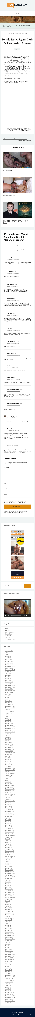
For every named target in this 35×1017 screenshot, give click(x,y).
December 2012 (9, 913)
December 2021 (9, 747)
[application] (17, 608)
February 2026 (9, 661)
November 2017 (9, 811)
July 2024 (8, 694)
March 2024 (8, 701)
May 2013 (8, 904)
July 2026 (8, 652)
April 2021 (8, 761)
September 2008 (10, 1001)
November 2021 (9, 749)
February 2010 (9, 971)
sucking (23, 130)
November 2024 (10, 687)
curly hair (17, 129)
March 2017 (8, 825)
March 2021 (8, 763)
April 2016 (8, 844)
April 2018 (8, 804)
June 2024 (8, 696)
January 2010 (9, 973)
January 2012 (9, 932)
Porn (17, 49)
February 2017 (9, 827)
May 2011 (7, 946)
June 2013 (8, 902)
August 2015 (8, 858)
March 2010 (8, 970)
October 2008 (9, 999)
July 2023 (8, 715)
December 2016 (9, 830)
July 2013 (7, 901)
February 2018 (9, 808)
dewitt (12, 33)
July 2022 (8, 735)
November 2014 (9, 873)
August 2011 (8, 940)
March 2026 (8, 659)
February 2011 (9, 951)
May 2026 (8, 656)
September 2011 (10, 939)
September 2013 (10, 897)
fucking (23, 129)
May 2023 (8, 718)
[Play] (6, 615)
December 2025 (9, 665)
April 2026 (8, 658)
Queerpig (8, 635)
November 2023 (10, 708)
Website (6, 494)
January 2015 (9, 870)
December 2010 (10, 954)
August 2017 (8, 816)
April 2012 (8, 927)
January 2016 (9, 849)
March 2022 (8, 742)
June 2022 (8, 737)
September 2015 (10, 856)
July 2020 (8, 777)
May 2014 (8, 883)
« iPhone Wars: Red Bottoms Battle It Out (15, 139)
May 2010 (8, 966)
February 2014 (9, 889)
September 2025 (10, 670)
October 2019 (9, 792)
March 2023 (8, 721)
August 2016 (8, 837)
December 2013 (9, 892)
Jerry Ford (13, 66)
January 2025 (9, 683)
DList (6, 628)
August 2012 (8, 920)
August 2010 (9, 961)
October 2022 (9, 730)
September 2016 (10, 835)
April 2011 (7, 947)
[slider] (16, 615)
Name (6, 483)
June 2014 (8, 882)
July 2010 (8, 963)
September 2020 (10, 773)
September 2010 (10, 959)
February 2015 (9, 868)
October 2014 (9, 875)
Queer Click (8, 634)
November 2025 (9, 666)
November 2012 (9, 915)
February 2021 (9, 765)
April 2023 (8, 720)
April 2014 (8, 885)
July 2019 (7, 797)
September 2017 (10, 815)
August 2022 (9, 733)
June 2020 (8, 778)
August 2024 (9, 692)
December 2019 (9, 789)
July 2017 (7, 818)
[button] (17, 608)
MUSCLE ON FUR (9, 170)
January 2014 (9, 890)
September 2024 (10, 690)
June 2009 (8, 985)
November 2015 (9, 852)
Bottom (28, 128)
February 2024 (9, 702)
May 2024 (8, 697)
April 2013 (8, 906)
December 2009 (10, 975)
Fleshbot (7, 630)
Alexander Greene (14, 128)
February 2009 (9, 992)
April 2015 (8, 865)
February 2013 (9, 909)
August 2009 (9, 982)
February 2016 (9, 847)
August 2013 (8, 899)
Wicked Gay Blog (10, 639)
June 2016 (8, 840)
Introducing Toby (9, 195)
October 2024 (9, 689)
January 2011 (8, 952)
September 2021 (10, 752)
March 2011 (8, 949)
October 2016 (9, 833)
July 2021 (7, 756)
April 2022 (8, 740)
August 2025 (8, 671)
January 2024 (9, 704)
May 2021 (8, 759)
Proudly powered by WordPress (10, 1014)
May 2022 (8, 739)
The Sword (8, 637)
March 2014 (8, 887)
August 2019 (8, 796)
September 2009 (10, 980)
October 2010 (9, 958)
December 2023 (10, 706)
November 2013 (9, 894)
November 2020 (10, 770)
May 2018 (8, 802)
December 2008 (10, 996)
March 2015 (8, 866)
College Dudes (16, 78)
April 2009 (8, 989)
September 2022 (10, 732)
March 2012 (8, 928)
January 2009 (9, 994)
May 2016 (8, 842)
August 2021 (8, 754)
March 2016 (8, 846)
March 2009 (8, 990)
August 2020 (9, 775)
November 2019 (9, 790)
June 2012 (8, 923)
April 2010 (8, 968)
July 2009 (8, 983)
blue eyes (22, 128)
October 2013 (9, 896)
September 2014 (10, 877)
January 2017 (9, 828)
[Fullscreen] (29, 615)
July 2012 (7, 921)
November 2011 (9, 935)
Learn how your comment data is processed (16, 511)
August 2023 (9, 713)
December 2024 (10, 685)
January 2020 (9, 787)
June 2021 (8, 758)
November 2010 (10, 956)
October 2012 (9, 916)
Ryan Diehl (18, 130)
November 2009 (10, 977)
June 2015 (8, 861)
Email (6, 489)
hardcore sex (10, 130)
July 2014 (7, 880)
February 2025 (9, 682)
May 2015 (8, 863)
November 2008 (10, 997)
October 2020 (9, 771)
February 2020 (9, 785)
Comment (7, 467)
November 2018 (10, 801)
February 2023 (9, 723)
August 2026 (9, 651)
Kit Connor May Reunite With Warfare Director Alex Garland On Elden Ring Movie (16, 221)
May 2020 (8, 780)
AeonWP (29, 1014)
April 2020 (8, 782)
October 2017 (9, 813)
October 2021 (9, 751)
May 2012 (8, 925)
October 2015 (9, 854)
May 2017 (8, 821)
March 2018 (8, 806)
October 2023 (9, 709)
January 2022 (9, 746)
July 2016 (7, 839)
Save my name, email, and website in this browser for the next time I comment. (15, 501)
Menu (17, 13)
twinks (28, 130)
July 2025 (7, 673)
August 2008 (9, 1002)
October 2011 (9, 937)
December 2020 (10, 768)
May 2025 (8, 677)
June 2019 (8, 799)
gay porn (27, 129)
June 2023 (8, 716)
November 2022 (10, 728)
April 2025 (8, 678)
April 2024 (8, 699)
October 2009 (9, 978)
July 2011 (7, 942)
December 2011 (9, 933)
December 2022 (10, 727)
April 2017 (8, 823)
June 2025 (8, 675)
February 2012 (9, 930)
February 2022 (9, 744)
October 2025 (9, 668)
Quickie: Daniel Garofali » (25, 140)
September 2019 (10, 794)
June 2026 (8, 654)
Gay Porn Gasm (9, 632)
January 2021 (9, 766)
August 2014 (8, 878)
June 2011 (8, 944)
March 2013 (8, 908)
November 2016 (9, 832)
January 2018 (9, 809)
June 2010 (8, 965)
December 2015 (9, 851)
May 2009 (8, 987)
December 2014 (9, 871)
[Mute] (26, 615)
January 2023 (9, 725)
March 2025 (8, 680)
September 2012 (10, 918)
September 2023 (10, 711)
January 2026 (9, 663)
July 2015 (7, 859)
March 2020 (8, 783)
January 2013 (9, 911)
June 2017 (8, 820)
